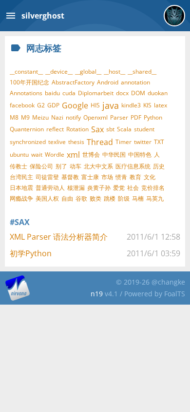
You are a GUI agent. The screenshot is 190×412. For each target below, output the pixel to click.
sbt (110, 129)
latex (160, 105)
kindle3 (131, 105)
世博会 (91, 154)
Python (153, 117)
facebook (22, 105)
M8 (14, 117)
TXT (159, 142)
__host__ (114, 71)
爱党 (119, 188)
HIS (95, 105)
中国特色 (140, 154)
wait (36, 154)
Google (75, 105)
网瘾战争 (21, 198)
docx (122, 93)
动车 (75, 166)
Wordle (54, 154)
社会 (133, 188)
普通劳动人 (50, 188)
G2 (41, 105)
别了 (61, 166)
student (144, 129)
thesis (76, 142)
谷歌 (81, 198)
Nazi (57, 117)
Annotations (26, 93)
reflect (55, 129)
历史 (159, 166)
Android (107, 82)
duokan (158, 93)
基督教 (70, 177)
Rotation (77, 129)
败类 (95, 198)
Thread (100, 142)
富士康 (90, 177)
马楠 (138, 198)
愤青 (121, 177)
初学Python (31, 253)
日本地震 (21, 188)
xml (73, 154)
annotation (135, 82)
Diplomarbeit (96, 93)
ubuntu (19, 154)
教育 (135, 177)
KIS (147, 105)
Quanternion (27, 129)
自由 (67, 198)
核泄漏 (76, 188)
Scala (124, 129)
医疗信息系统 (133, 166)
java (110, 105)
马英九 (155, 198)
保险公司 (41, 166)
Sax (97, 129)
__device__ (59, 71)
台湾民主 (21, 177)
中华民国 (114, 154)
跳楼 (109, 198)
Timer (123, 142)
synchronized (28, 142)
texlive (57, 142)
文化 (149, 177)
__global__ (88, 71)
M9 (25, 117)
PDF (136, 117)
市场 (107, 177)
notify (73, 117)
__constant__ (26, 71)
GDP (53, 105)
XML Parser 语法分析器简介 (59, 236)
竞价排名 (153, 188)
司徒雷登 (47, 177)
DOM (138, 93)
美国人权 (47, 198)
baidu (52, 93)
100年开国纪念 (29, 82)
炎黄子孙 (99, 188)
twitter (143, 142)
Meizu (40, 117)
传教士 (18, 166)
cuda (69, 93)
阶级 (124, 198)
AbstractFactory (73, 82)
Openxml (95, 117)
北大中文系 (98, 166)
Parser (119, 117)
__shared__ (142, 71)
